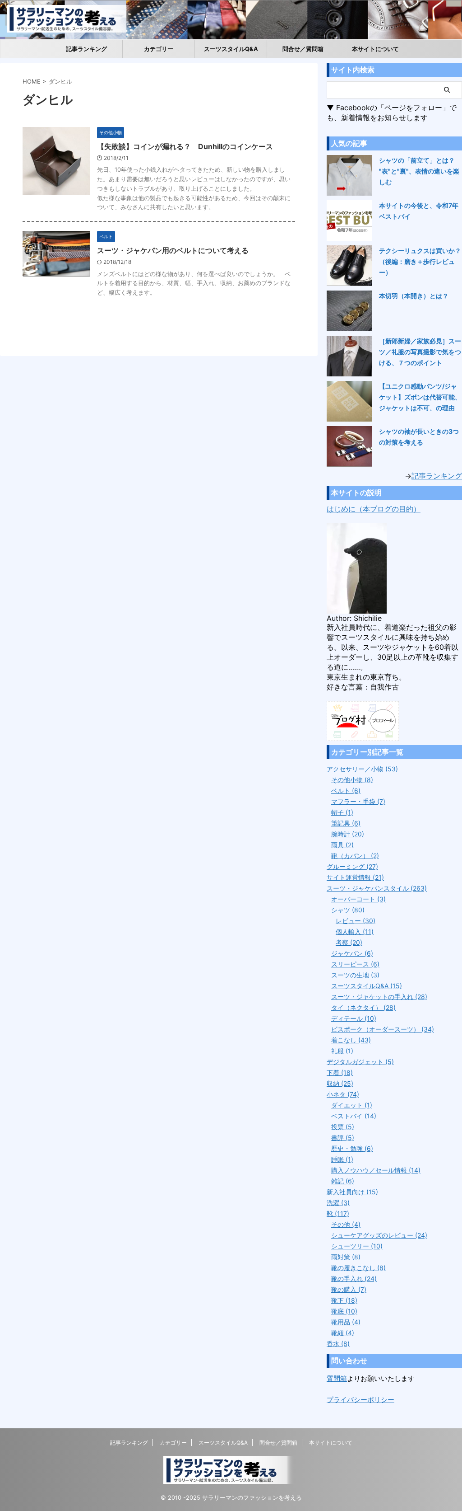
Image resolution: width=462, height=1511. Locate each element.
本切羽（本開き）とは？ (413, 296)
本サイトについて (375, 48)
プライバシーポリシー (360, 1399)
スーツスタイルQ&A (231, 48)
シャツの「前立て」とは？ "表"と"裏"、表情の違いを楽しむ (419, 171)
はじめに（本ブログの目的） (373, 508)
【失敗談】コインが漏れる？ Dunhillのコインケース (185, 146)
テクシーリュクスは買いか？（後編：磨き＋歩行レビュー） (420, 261)
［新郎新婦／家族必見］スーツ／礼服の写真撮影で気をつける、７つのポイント (420, 351)
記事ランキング (86, 48)
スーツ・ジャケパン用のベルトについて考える (173, 250)
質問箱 (337, 1378)
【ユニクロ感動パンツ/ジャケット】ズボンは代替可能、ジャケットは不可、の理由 (420, 397)
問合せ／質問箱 (302, 48)
